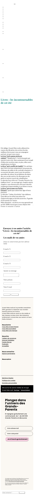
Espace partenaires (8, 354)
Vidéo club (8, 15)
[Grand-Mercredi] (7, 3)
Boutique (7, 28)
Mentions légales (7, 378)
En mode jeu (8, 26)
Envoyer (22, 492)
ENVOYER (15, 294)
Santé (6, 24)
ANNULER (7, 294)
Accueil (6, 7)
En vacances (8, 17)
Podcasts (7, 13)
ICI (32, 204)
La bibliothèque (9, 33)
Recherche (7, 31)
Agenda (6, 18)
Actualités (7, 9)
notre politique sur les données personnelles (16, 481)
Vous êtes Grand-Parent (10, 327)
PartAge (16, 390)
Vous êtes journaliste (9, 329)
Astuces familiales (8, 340)
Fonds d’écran (7, 342)
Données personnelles (9, 383)
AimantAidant (9, 22)
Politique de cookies (8, 380)
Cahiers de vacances (9, 338)
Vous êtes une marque (9, 331)
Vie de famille (9, 11)
